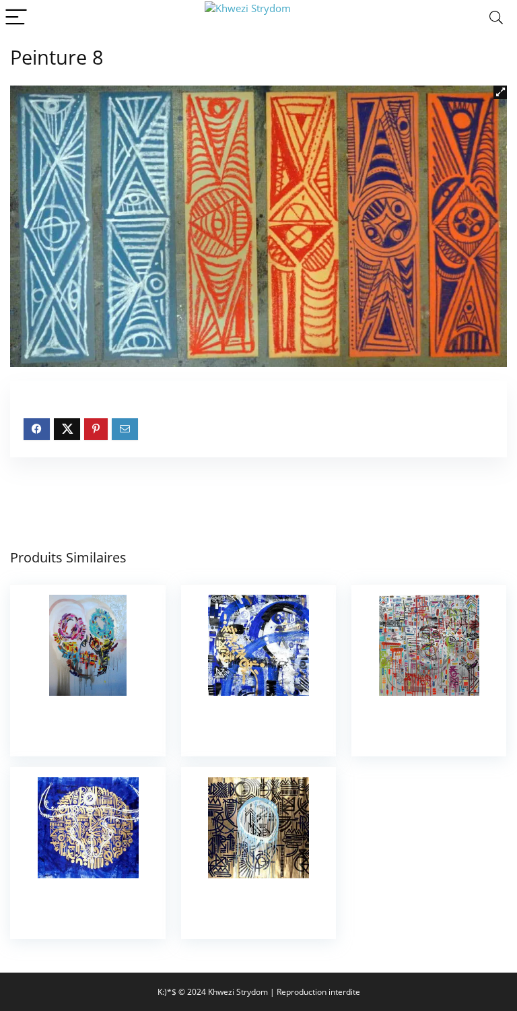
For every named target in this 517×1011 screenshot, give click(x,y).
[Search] (496, 18)
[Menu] (16, 18)
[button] (500, 92)
